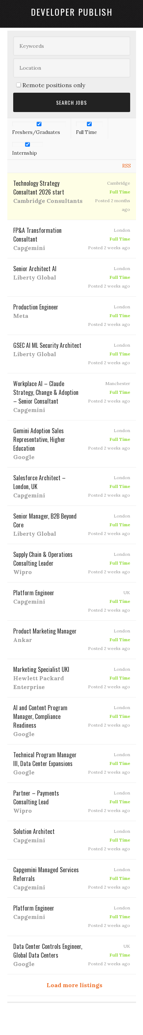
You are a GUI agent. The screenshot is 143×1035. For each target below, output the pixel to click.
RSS (126, 166)
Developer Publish (72, 11)
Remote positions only (53, 85)
